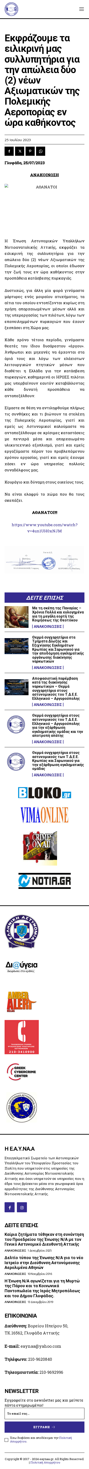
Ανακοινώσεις (48, 626)
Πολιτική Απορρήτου (45, 1462)
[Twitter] (19, 151)
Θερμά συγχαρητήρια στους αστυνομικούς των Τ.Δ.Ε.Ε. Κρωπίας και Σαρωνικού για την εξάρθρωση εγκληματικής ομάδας (58, 760)
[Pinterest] (30, 151)
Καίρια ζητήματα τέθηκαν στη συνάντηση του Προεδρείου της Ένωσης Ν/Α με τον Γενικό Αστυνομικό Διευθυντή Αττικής (44, 1239)
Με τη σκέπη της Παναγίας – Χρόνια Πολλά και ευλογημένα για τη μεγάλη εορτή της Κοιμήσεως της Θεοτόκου (58, 614)
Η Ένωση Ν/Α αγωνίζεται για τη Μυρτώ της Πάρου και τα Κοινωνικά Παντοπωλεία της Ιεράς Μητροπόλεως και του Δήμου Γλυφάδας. (42, 1288)
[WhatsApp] (40, 151)
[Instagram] (22, 1207)
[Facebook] (9, 151)
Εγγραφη (42, 1427)
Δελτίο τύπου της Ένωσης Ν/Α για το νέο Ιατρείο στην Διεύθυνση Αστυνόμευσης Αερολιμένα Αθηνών (44, 1262)
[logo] (11, 9)
